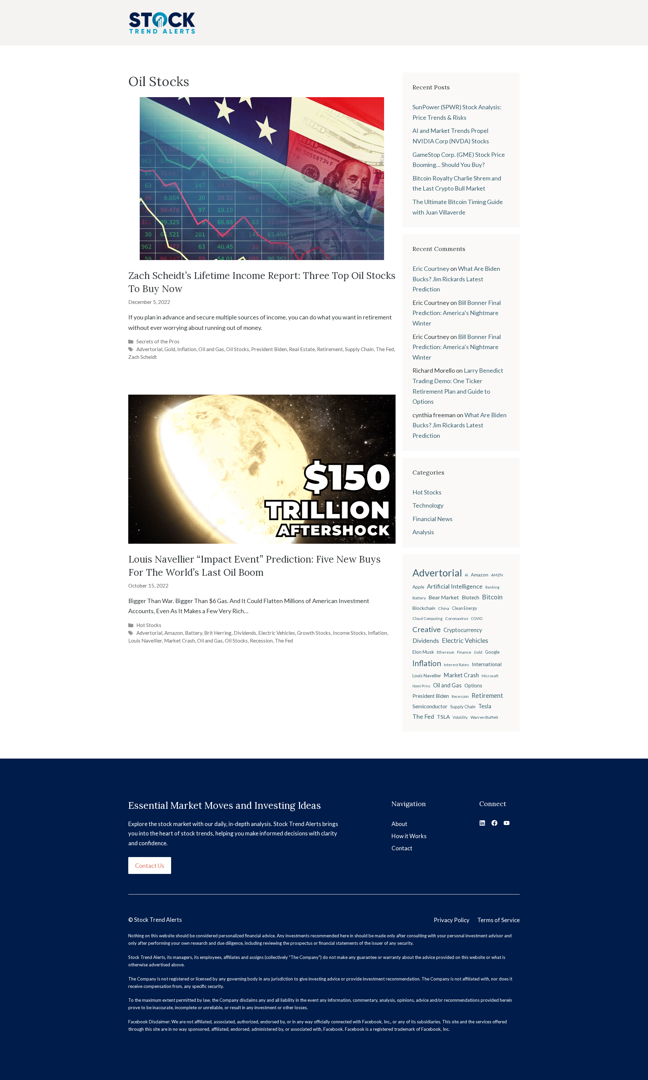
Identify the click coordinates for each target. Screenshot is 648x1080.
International (487, 664)
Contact (402, 848)
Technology (427, 505)
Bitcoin (492, 597)
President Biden (269, 349)
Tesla (484, 706)
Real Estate (302, 349)
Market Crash (179, 640)
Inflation (186, 349)
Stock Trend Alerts (158, 919)
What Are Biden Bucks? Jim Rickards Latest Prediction (456, 279)
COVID (476, 618)
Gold (169, 349)
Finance (464, 652)
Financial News (432, 518)
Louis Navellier (145, 640)
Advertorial (149, 349)
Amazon (173, 633)
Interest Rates (456, 664)
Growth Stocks (314, 633)
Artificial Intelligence (455, 586)
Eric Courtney (430, 268)
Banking (492, 587)
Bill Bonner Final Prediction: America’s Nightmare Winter (456, 313)
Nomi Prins (421, 686)
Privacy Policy (451, 919)
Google (492, 652)
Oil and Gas (211, 349)
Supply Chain (359, 349)
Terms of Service (498, 919)
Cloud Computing (427, 618)
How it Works (409, 836)
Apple (418, 587)
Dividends (245, 633)
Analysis (423, 532)
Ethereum (445, 652)
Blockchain (423, 608)
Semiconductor (430, 706)
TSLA (443, 716)
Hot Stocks (148, 625)
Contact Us (149, 865)
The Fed (385, 349)
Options (473, 685)
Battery (193, 633)
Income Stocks (349, 633)
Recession (261, 640)
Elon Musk (423, 652)
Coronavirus (456, 618)
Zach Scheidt (142, 357)
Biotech (470, 597)
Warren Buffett (484, 717)
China (443, 608)
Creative (426, 629)
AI (466, 575)
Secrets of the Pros (158, 341)
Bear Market (444, 597)
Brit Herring (218, 633)
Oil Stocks (237, 349)
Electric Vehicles (276, 633)
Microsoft (490, 676)
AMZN (497, 574)
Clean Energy (464, 608)
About (399, 823)
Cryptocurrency (462, 630)
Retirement (330, 349)
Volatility (460, 717)
